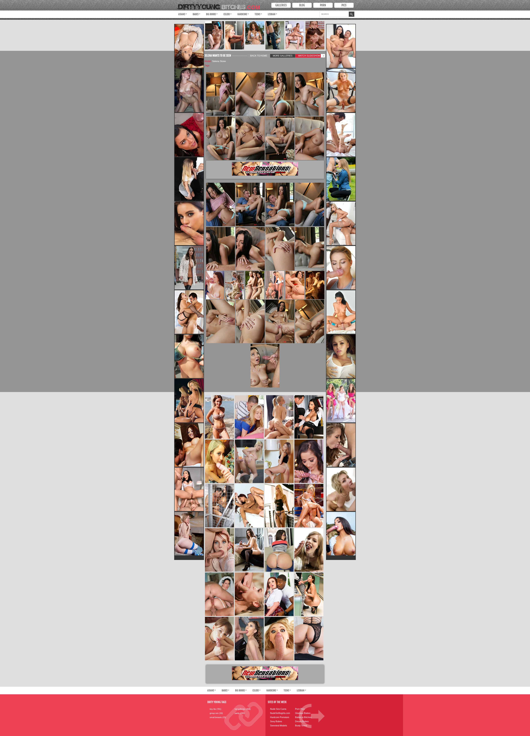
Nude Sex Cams (278, 709)
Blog (302, 5)
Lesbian (271, 14)
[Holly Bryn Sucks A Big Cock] (340, 489)
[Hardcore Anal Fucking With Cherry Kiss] (340, 267)
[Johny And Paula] (249, 505)
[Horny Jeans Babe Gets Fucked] (249, 417)
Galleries (281, 5)
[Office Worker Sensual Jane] (308, 417)
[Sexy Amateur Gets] (189, 90)
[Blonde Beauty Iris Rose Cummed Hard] (279, 638)
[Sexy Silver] (255, 32)
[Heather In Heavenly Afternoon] (340, 312)
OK (351, 14)
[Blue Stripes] (189, 533)
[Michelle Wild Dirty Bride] (219, 594)
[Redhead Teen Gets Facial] (219, 550)
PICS (343, 5)
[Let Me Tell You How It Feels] (189, 312)
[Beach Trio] (255, 285)
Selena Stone (219, 61)
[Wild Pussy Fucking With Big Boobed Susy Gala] (340, 533)
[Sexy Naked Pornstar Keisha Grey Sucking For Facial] (340, 46)
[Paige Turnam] (279, 550)
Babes (195, 14)
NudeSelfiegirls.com (280, 713)
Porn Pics (300, 709)
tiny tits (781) (215, 709)
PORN (323, 5)
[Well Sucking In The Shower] (235, 35)
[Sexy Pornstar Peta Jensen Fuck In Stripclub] (189, 134)
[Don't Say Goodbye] (275, 35)
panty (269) (240, 713)
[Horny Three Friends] (275, 285)
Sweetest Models (278, 725)
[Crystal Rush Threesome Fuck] (189, 489)
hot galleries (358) (243, 709)
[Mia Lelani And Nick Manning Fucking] (189, 445)
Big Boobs (211, 14)
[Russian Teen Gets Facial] (315, 35)
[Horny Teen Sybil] (249, 550)
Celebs (226, 14)
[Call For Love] (295, 35)
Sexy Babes (276, 721)
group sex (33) (216, 713)
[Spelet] (279, 461)
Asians (181, 14)
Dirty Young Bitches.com (220, 5)
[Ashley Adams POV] (340, 134)
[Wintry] (189, 267)
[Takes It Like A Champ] (295, 285)
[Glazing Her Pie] (215, 285)
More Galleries (282, 56)
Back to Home (258, 56)
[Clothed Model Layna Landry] (189, 179)
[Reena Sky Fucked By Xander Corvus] (308, 594)
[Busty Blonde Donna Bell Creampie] (249, 461)
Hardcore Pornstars (279, 717)
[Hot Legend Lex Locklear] (308, 505)
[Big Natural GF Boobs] (340, 356)
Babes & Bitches (303, 717)
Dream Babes (302, 721)
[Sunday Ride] (279, 417)
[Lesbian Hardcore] (340, 400)
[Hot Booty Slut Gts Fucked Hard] (308, 638)
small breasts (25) (218, 717)
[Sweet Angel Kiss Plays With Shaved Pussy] (189, 46)
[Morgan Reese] (279, 505)
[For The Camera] (219, 638)
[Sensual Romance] (315, 285)
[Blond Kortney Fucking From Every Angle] (340, 445)
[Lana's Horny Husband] (189, 223)
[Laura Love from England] (219, 461)
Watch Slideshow (309, 56)
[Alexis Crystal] (340, 179)
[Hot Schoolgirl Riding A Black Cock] (279, 594)
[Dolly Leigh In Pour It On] (308, 550)
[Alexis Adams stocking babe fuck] (340, 90)
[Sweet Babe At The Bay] (219, 417)
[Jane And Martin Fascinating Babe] (249, 594)
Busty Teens (301, 725)
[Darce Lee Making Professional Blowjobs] (308, 461)
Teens (257, 14)
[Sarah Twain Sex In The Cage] (219, 505)
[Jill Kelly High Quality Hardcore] (189, 400)
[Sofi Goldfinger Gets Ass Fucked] (235, 285)
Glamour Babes (302, 713)
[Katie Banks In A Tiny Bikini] (189, 356)
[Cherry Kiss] (340, 223)
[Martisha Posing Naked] (215, 35)
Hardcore (242, 14)
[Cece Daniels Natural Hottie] (249, 638)
